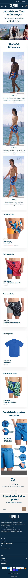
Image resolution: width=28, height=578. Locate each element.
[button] (2, 6)
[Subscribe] (24, 509)
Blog (2, 545)
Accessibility (4, 560)
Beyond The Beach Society (6, 543)
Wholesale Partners (5, 548)
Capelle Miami (15, 575)
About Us (3, 538)
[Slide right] (15, 492)
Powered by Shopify (14, 576)
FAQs (2, 555)
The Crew (3, 541)
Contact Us (3, 563)
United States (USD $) (20, 1)
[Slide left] (12, 492)
